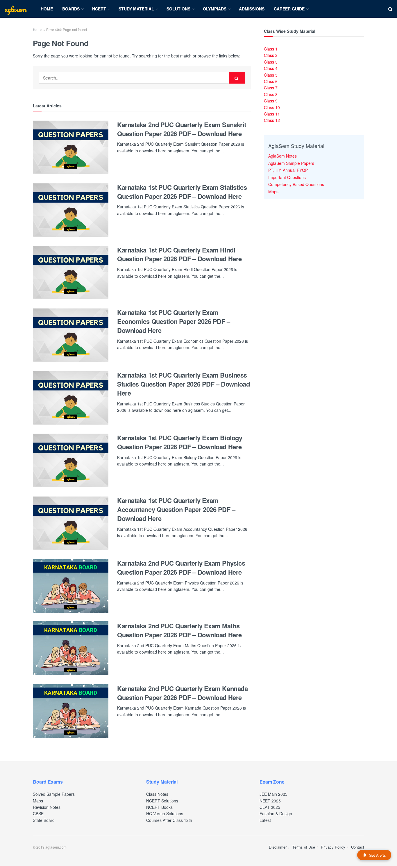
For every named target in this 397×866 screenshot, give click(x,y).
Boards (71, 9)
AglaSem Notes (282, 156)
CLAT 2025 (270, 807)
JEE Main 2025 (273, 794)
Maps (273, 191)
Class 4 (271, 68)
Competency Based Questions (296, 184)
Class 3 (271, 62)
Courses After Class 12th (169, 820)
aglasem (15, 9)
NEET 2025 (270, 801)
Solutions (178, 9)
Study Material (136, 9)
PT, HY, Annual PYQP (288, 170)
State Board (44, 820)
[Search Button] (390, 9)
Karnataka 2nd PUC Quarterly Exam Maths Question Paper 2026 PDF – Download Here (179, 630)
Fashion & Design (276, 813)
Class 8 (271, 94)
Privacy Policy (333, 847)
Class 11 (272, 114)
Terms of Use (303, 847)
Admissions (251, 9)
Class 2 (271, 55)
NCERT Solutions (162, 801)
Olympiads (214, 9)
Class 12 (272, 120)
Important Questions (287, 177)
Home (47, 9)
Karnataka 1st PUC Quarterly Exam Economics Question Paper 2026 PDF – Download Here (173, 321)
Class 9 (271, 101)
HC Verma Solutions (164, 813)
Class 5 (271, 75)
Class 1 (271, 49)
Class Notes (157, 794)
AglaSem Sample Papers (291, 163)
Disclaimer (278, 847)
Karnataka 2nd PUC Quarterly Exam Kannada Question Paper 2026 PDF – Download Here (182, 693)
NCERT (99, 9)
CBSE (38, 813)
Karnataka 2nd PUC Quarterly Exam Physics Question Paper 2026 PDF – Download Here (181, 567)
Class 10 (272, 107)
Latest (265, 820)
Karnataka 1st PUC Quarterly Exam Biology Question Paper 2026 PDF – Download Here (179, 442)
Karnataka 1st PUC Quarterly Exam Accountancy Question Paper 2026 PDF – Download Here (176, 509)
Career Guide (289, 9)
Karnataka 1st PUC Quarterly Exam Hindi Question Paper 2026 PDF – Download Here (179, 254)
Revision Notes (46, 807)
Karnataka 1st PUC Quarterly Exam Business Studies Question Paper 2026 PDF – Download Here (183, 384)
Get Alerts (377, 855)
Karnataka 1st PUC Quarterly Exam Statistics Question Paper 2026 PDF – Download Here (182, 192)
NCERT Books (159, 807)
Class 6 (271, 81)
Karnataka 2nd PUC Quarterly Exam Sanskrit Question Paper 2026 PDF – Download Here (181, 129)
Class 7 (271, 88)
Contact (357, 847)
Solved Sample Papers (54, 794)
